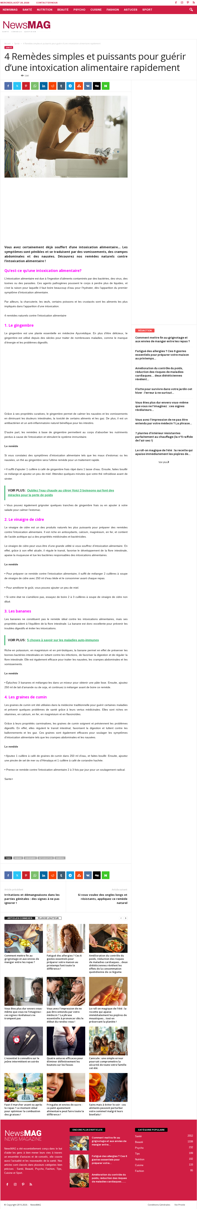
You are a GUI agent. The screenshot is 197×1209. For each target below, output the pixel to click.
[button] (191, 10)
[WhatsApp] (35, 86)
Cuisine (96, 9)
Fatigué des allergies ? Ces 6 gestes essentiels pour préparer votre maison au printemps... (162, 355)
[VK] (88, 86)
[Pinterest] (188, 3)
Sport (147, 9)
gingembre (30, 858)
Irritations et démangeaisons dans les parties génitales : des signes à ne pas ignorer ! (32, 899)
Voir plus (163, 462)
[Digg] (97, 86)
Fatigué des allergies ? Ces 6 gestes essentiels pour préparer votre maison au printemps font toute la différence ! (64, 962)
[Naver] (105, 86)
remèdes (60, 858)
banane (18, 858)
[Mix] (79, 86)
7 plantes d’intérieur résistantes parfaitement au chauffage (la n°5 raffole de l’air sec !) (164, 437)
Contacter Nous (47, 3)
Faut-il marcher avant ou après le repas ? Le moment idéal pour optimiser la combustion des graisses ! (23, 1109)
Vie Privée (179, 1204)
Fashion (113, 9)
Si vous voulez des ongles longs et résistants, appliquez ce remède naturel (102, 899)
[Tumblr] (61, 86)
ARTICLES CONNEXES (20, 918)
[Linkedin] (44, 86)
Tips (137, 1153)
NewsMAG (10, 9)
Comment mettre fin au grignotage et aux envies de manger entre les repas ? (21, 959)
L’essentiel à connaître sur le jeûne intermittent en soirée (21, 1059)
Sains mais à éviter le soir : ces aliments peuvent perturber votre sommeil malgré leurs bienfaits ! (107, 1109)
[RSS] (194, 3)
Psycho (79, 9)
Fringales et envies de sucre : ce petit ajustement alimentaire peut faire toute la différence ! (65, 1109)
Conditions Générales (159, 1204)
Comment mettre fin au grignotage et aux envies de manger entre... (109, 1141)
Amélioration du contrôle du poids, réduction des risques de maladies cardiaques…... (109, 1178)
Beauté (62, 9)
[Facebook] (176, 3)
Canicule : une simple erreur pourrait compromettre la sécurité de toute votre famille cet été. (107, 1063)
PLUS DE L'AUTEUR (48, 918)
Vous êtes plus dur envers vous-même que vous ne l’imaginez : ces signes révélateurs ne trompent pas (23, 1013)
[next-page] (126, 918)
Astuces (130, 9)
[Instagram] (182, 3)
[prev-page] (121, 918)
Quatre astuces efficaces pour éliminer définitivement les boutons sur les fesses (65, 1061)
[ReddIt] (52, 86)
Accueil (7, 43)
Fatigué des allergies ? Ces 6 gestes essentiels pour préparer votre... (109, 1160)
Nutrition (44, 9)
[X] (17, 86)
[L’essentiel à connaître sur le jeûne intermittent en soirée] (23, 1041)
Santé (27, 9)
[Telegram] (70, 86)
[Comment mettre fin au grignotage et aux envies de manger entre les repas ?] (23, 938)
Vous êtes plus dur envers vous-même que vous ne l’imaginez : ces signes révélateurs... (161, 406)
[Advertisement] (127, 26)
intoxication (46, 858)
